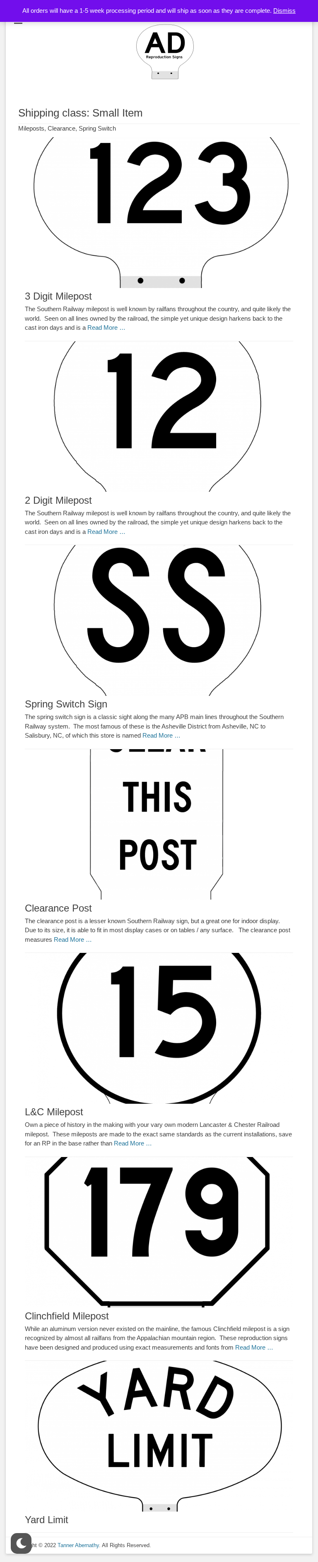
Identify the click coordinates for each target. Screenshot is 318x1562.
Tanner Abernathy (78, 1545)
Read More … (106, 327)
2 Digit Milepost (58, 500)
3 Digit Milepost (58, 296)
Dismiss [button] (284, 10)
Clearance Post (58, 908)
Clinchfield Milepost (67, 1316)
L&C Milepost (54, 1111)
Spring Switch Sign (66, 704)
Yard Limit (46, 1519)
